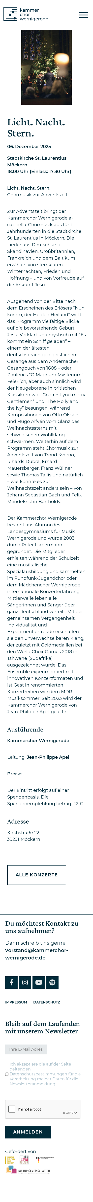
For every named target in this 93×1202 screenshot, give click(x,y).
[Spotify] (52, 982)
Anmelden (28, 1132)
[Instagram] (25, 982)
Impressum (16, 1002)
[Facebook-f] (11, 982)
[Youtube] (38, 982)
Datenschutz (46, 1002)
